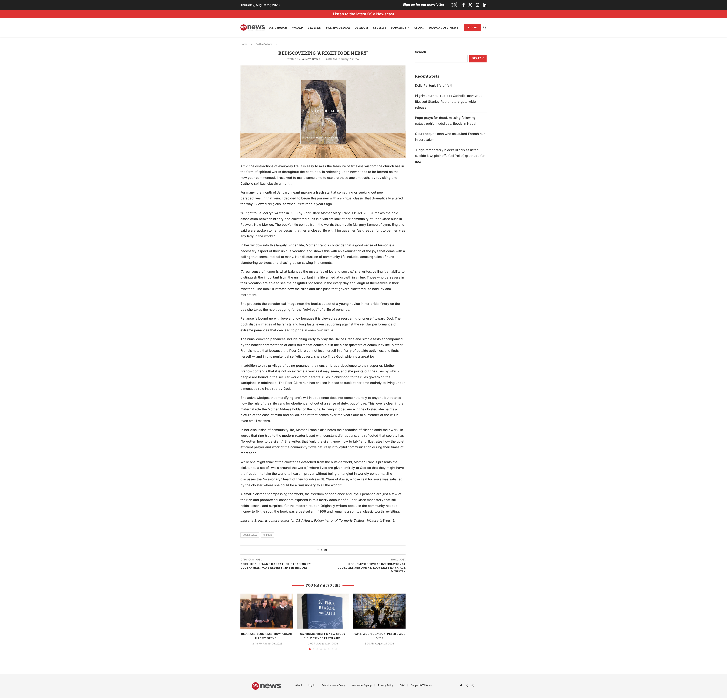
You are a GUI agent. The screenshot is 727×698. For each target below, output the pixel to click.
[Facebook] (463, 5)
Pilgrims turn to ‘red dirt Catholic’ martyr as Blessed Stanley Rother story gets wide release (448, 101)
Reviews (379, 27)
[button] (245, 621)
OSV (402, 685)
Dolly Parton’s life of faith (434, 85)
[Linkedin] (485, 5)
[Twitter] (470, 5)
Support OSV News (443, 27)
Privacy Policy (385, 685)
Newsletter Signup (361, 685)
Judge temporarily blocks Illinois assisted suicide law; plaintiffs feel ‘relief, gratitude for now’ (450, 155)
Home (243, 44)
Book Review (250, 535)
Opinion (361, 27)
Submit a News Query (333, 685)
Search (420, 52)
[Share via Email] (325, 550)
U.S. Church (278, 27)
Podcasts (398, 27)
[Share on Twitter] (321, 550)
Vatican (314, 27)
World (297, 27)
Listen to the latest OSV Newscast (363, 14)
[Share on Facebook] (318, 550)
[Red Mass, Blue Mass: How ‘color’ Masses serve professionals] (266, 611)
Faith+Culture (338, 27)
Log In (472, 27)
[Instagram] (478, 5)
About (418, 27)
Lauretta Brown (310, 59)
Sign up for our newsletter (423, 4)
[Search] (485, 27)
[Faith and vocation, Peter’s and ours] (379, 611)
